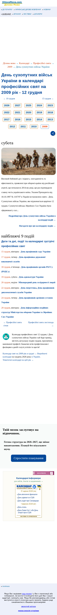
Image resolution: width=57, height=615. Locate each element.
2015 (28, 119)
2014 (39, 119)
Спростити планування (28, 458)
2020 (28, 112)
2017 (6, 119)
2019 (39, 112)
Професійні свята (42, 63)
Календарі (24, 63)
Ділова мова (9, 63)
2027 (17, 105)
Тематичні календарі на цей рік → (18, 360)
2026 (6, 105)
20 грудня (5, 282)
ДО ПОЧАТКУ (7, 9)
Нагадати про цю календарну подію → (37, 226)
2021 (17, 112)
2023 (50, 105)
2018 (50, 112)
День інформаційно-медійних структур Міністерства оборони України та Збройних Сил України (26, 312)
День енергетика (28, 288)
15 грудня (5, 251)
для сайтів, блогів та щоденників (28, 481)
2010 (34, 126)
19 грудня (5, 277)
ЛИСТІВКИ (27, 14)
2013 (50, 119)
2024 (39, 105)
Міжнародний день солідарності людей (37, 282)
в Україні (36, 357)
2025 (28, 105)
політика (6, 586)
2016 (17, 119)
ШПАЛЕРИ (38, 14)
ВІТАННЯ (17, 14)
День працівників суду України (35, 251)
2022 (6, 112)
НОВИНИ (47, 9)
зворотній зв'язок (28, 606)
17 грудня (5, 257)
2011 (23, 126)
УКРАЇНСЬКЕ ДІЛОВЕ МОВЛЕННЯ (28, 9)
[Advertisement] (28, 39)
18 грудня (5, 267)
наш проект (27, 594)
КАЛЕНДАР (6, 14)
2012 (12, 126)
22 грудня (5, 288)
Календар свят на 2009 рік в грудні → (20, 353)
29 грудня (5, 308)
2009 (9, 66)
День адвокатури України (31, 277)
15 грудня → (48, 98)
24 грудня (5, 298)
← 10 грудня (9, 98)
